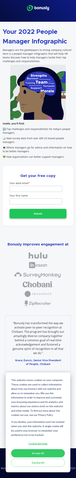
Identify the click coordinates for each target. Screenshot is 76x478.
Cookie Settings (38, 443)
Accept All (38, 453)
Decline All (38, 462)
